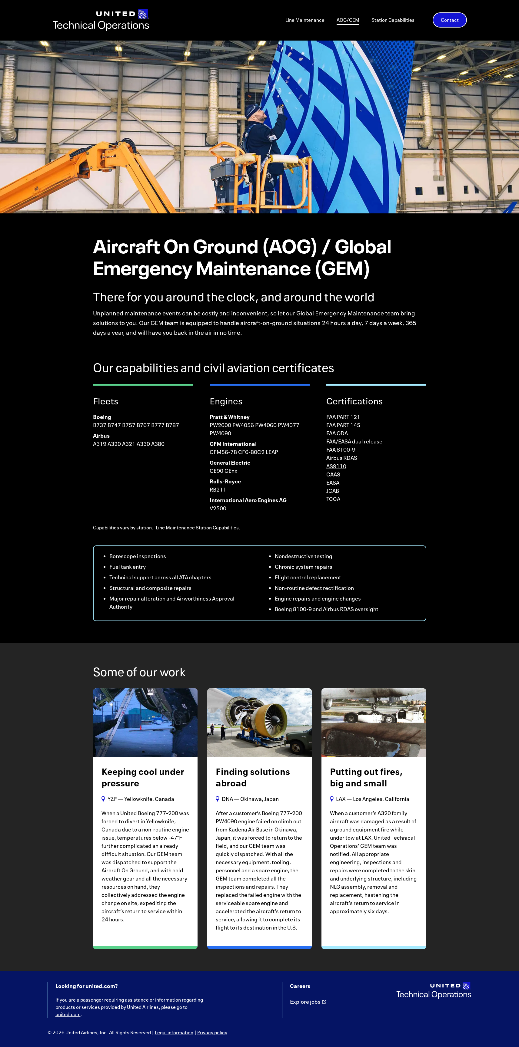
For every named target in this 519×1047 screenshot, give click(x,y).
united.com (68, 1014)
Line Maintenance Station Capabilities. (198, 527)
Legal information (174, 1032)
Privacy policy (212, 1032)
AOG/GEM (348, 20)
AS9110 (336, 466)
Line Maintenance (304, 20)
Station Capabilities (392, 20)
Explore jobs (305, 1001)
